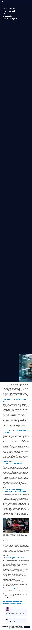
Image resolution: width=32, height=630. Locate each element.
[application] (16, 627)
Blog (3, 601)
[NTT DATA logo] (3, 2)
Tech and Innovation (9, 601)
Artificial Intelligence (16, 601)
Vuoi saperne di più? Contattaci (8, 597)
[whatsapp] (14, 621)
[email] (6, 621)
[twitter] (12, 621)
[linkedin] (10, 621)
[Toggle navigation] (31, 2)
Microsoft (19, 603)
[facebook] (8, 621)
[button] (27, 1)
